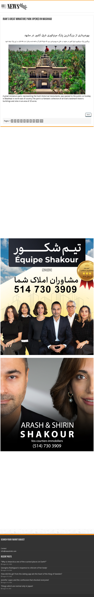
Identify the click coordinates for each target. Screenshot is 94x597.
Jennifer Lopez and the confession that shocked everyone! (25, 580)
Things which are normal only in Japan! (17, 586)
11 (41, 121)
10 (37, 121)
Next (88, 114)
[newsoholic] (14, 6)
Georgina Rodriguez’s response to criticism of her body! (24, 568)
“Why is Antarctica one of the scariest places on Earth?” (23, 562)
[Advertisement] (47, 27)
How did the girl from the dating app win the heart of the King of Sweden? (31, 574)
